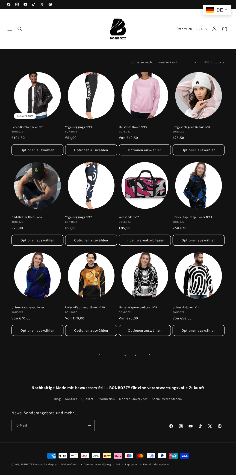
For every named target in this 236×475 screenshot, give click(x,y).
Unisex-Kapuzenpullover (28, 307)
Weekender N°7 (129, 217)
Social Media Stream (167, 399)
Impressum (132, 464)
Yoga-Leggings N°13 (78, 127)
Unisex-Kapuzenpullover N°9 (138, 307)
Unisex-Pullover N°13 (133, 127)
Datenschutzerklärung (97, 464)
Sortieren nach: (142, 62)
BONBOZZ (26, 464)
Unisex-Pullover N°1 (186, 307)
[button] (10, 29)
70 (136, 355)
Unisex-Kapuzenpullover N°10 (85, 307)
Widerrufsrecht (70, 464)
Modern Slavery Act (133, 399)
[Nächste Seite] (149, 355)
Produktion (106, 399)
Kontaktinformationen (156, 464)
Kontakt (71, 399)
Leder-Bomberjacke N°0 (27, 127)
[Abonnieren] (89, 425)
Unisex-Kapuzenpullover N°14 (192, 217)
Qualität (87, 399)
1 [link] (87, 354)
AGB (118, 464)
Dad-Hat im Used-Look (27, 217)
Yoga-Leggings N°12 (78, 217)
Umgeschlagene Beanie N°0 (191, 127)
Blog (57, 399)
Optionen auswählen (37, 150)
